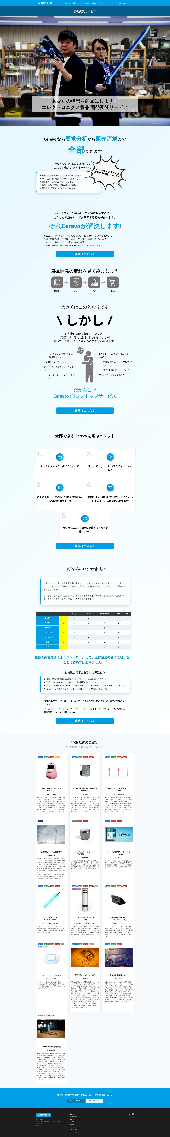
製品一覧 (67, 3)
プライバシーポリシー (75, 1132)
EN (130, 3)
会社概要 (94, 3)
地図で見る (38, 1125)
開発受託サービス (77, 3)
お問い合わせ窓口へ (94, 1101)
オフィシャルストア (111, 3)
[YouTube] (133, 1114)
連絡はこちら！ (85, 254)
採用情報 (101, 3)
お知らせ (86, 3)
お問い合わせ (122, 3)
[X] (130, 1114)
